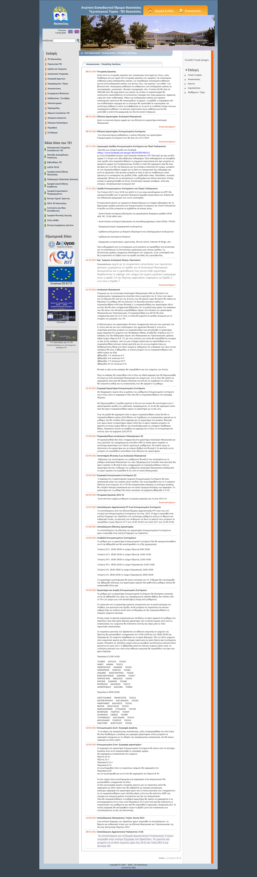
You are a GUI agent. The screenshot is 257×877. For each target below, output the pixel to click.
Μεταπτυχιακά (55, 103)
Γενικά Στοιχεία (195, 75)
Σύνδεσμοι (53, 133)
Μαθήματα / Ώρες (196, 92)
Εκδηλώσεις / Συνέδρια (59, 98)
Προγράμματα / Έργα (58, 84)
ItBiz (134, 868)
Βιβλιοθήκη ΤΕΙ (54, 162)
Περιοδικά (52, 128)
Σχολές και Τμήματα (57, 69)
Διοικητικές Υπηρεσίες (58, 74)
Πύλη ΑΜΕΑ (53, 220)
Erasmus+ (61, 322)
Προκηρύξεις (54, 108)
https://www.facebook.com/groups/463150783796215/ (123, 153)
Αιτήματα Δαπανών (57, 118)
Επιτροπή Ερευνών (56, 79)
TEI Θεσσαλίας (54, 59)
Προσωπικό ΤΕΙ (55, 64)
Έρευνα (191, 84)
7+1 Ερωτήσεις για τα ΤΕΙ (61, 345)
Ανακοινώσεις (54, 89)
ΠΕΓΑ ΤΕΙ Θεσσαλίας (56, 203)
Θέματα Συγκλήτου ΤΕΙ (58, 113)
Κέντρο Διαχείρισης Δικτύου (60, 225)
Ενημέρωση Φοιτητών (58, 93)
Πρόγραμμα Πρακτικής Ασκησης (62, 179)
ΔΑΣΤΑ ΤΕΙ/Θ (53, 167)
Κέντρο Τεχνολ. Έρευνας (58, 199)
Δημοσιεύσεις (194, 88)
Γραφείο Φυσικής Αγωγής (59, 215)
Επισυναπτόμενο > (167, 127)
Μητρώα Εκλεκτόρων (58, 123)
